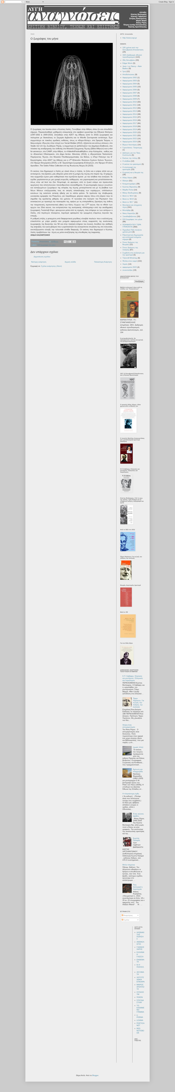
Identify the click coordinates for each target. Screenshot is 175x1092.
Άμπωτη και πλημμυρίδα (138, 770)
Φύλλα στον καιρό (129, 261)
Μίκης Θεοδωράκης (130, 193)
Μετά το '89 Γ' (128, 202)
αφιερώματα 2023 (129, 267)
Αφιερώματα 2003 (129, 81)
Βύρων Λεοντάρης (129, 145)
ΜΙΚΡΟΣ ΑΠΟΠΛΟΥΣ (140, 987)
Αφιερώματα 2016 (129, 120)
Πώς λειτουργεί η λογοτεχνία (137, 887)
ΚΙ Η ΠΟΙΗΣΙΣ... (140, 967)
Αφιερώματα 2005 (129, 87)
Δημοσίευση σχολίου (42, 257)
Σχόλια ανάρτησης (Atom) (51, 266)
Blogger (95, 1075)
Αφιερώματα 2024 (129, 142)
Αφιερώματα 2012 (129, 108)
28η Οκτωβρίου (128, 60)
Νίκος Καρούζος (128, 213)
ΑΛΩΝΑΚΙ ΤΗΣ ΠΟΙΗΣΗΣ (140, 935)
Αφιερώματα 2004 (129, 84)
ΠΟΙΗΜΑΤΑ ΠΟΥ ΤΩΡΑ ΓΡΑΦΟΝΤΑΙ (131, 226)
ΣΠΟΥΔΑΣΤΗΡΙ (140, 1001)
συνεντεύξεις (127, 270)
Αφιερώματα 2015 (129, 117)
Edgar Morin (127, 63)
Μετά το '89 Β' (128, 199)
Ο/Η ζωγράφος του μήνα (46, 245)
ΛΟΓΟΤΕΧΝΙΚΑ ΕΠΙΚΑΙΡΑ (141, 979)
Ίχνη (124, 71)
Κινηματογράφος (129, 184)
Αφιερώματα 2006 (129, 90)
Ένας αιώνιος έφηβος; (138, 815)
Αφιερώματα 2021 (129, 135)
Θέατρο (125, 181)
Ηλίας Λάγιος (127, 178)
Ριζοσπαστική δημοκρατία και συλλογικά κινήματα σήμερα (132, 237)
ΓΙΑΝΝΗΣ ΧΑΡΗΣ (140, 948)
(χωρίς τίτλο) (138, 747)
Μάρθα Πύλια (127, 190)
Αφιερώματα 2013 (129, 111)
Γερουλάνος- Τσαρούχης (132, 148)
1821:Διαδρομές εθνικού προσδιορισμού (132, 56)
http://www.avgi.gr (129, 38)
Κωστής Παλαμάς (136, 839)
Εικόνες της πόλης (129, 158)
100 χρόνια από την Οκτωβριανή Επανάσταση (132, 49)
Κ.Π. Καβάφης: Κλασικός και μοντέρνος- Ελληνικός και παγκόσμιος (132, 678)
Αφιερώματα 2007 (129, 93)
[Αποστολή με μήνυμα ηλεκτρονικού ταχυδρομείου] (65, 241)
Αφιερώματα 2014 (129, 114)
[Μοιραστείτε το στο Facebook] (72, 241)
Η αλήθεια (126, 161)
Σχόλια (126, 920)
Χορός (125, 264)
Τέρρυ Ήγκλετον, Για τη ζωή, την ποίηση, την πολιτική (138, 702)
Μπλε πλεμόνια (128, 865)
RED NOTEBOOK (140, 1030)
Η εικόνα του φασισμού (131, 164)
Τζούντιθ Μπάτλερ (129, 258)
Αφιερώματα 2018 (129, 126)
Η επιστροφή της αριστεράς (129, 168)
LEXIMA (140, 1020)
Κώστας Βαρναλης (129, 187)
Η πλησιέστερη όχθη (130, 794)
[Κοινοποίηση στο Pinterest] (74, 241)
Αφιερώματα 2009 (129, 99)
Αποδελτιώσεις (128, 74)
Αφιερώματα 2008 (129, 96)
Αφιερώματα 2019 (129, 129)
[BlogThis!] (67, 241)
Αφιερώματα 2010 (129, 102)
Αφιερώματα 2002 (129, 77)
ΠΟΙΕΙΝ (140, 997)
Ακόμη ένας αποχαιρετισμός (128, 726)
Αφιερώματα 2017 (129, 123)
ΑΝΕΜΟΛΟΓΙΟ (140, 943)
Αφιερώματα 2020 (129, 132)
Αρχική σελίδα (70, 262)
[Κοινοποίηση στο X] (70, 241)
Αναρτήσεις (128, 915)
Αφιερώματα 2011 (129, 105)
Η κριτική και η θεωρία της (132, 172)
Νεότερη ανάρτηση (38, 262)
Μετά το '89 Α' (128, 196)
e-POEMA (140, 1016)
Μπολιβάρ (126, 210)
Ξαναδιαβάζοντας (129, 216)
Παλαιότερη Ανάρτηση (103, 262)
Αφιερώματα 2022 (129, 138)
